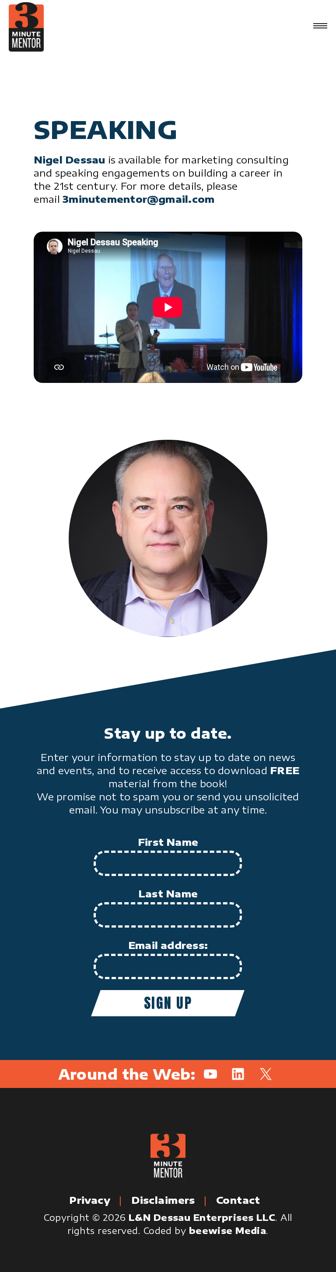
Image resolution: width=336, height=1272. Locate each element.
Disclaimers (163, 1200)
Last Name (168, 893)
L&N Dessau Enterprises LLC (202, 1217)
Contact (238, 1200)
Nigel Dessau (69, 159)
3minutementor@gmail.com (138, 199)
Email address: (168, 945)
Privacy (89, 1200)
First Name (168, 842)
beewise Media (227, 1230)
